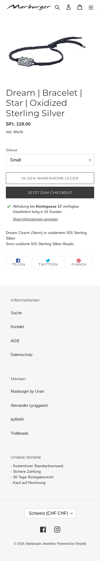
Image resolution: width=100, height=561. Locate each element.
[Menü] (91, 7)
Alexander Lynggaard (29, 405)
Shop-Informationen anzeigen (35, 219)
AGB (15, 340)
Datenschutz (22, 354)
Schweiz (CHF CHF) (48, 513)
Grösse (11, 150)
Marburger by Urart (27, 391)
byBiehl (17, 419)
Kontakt (17, 326)
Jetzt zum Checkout (50, 192)
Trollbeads (20, 433)
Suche (16, 313)
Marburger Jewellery (41, 544)
